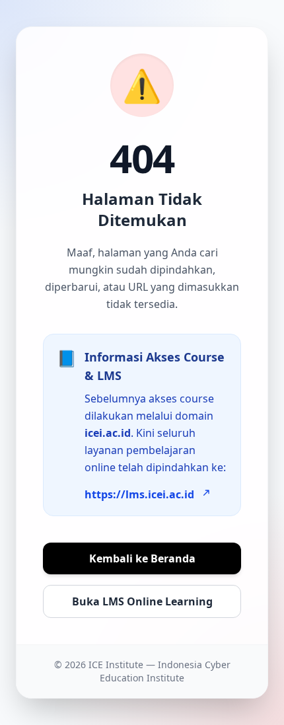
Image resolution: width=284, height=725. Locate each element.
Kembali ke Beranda (142, 558)
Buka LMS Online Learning (142, 601)
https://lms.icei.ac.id (139, 494)
